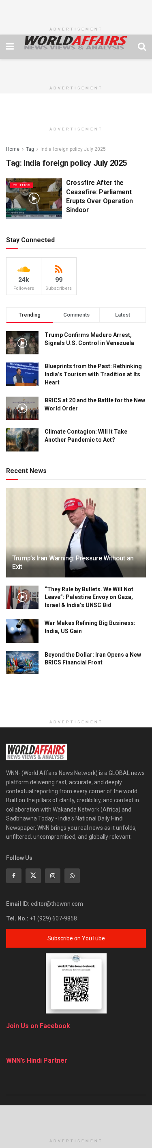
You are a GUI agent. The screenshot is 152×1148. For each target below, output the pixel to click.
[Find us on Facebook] (13, 875)
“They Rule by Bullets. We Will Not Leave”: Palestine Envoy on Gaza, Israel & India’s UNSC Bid (89, 597)
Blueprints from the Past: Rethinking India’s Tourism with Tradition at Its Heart (93, 374)
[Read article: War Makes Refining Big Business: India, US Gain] (22, 630)
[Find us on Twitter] (33, 875)
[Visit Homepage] (76, 43)
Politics (22, 185)
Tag (30, 149)
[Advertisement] (76, 10)
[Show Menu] (10, 47)
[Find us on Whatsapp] (72, 875)
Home (12, 149)
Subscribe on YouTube (76, 938)
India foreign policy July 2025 (73, 149)
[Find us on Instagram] (52, 875)
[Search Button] (142, 47)
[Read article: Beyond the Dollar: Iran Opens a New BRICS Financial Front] (22, 662)
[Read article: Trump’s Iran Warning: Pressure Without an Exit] (76, 538)
